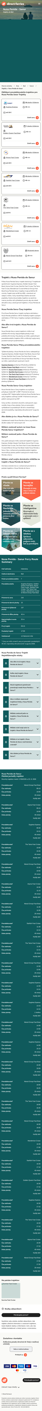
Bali (24, 86)
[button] (21, 663)
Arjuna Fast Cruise (15, 369)
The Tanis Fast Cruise (16, 374)
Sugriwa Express (7, 365)
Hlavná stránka (7, 86)
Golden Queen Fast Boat (10, 367)
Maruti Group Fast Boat (17, 379)
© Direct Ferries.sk (7, 1394)
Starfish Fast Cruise (16, 372)
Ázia (17, 86)
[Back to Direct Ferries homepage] (13, 4)
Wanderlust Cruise (15, 377)
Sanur (32, 86)
